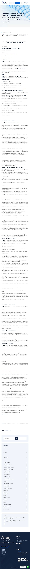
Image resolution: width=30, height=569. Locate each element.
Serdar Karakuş (6, 459)
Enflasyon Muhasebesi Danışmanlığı (9, 467)
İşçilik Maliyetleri (5, 493)
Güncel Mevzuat (8, 430)
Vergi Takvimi (5, 507)
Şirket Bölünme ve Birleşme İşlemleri (9, 479)
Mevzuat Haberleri (18, 567)
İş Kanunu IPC (5, 492)
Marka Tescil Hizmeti (7, 472)
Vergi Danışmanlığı (6, 486)
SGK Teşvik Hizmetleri (7, 478)
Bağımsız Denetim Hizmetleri (8, 464)
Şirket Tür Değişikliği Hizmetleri (8, 483)
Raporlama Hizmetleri (7, 476)
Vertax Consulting (4, 32)
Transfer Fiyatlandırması (7, 504)
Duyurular (4, 450)
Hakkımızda (5, 452)
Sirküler (4, 502)
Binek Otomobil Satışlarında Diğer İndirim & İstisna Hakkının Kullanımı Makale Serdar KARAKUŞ (15, 518)
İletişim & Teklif (5, 490)
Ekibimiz (5, 455)
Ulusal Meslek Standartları (7, 506)
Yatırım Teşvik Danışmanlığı (8, 488)
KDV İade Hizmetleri (7, 471)
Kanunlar (4, 495)
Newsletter (5, 500)
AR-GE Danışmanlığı (7, 462)
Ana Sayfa (4, 447)
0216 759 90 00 (26, 2)
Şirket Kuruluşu (6, 481)
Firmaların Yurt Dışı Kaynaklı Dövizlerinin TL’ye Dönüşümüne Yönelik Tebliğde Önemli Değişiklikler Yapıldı (15, 521)
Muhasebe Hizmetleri (7, 474)
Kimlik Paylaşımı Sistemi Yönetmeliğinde (10, 99)
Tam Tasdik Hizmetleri (7, 485)
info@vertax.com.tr (19, 538)
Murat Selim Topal (6, 457)
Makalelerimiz (5, 499)
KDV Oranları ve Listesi (6, 497)
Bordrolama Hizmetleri (7, 465)
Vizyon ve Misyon (6, 509)
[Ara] (16, 438)
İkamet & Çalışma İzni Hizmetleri (8, 469)
